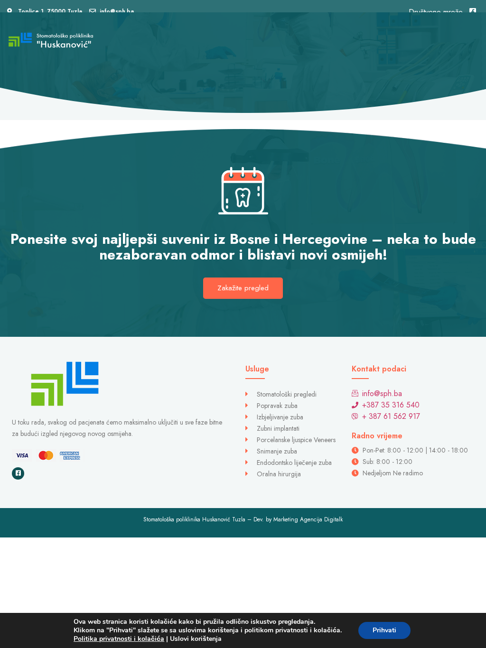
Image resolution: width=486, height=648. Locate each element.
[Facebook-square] (18, 473)
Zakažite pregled (243, 288)
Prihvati (384, 630)
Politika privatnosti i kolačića (119, 638)
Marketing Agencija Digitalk (308, 519)
